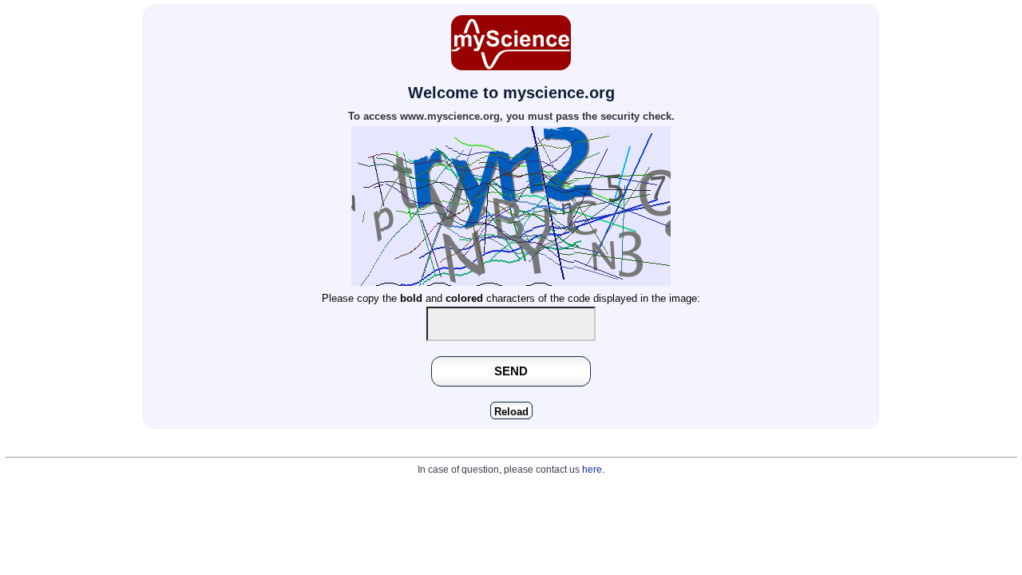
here (592, 469)
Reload (511, 412)
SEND (511, 371)
